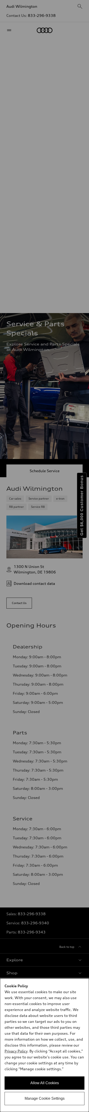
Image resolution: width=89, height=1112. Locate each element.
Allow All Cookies (44, 1083)
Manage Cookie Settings (45, 1098)
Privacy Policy (16, 1051)
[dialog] (44, 1045)
